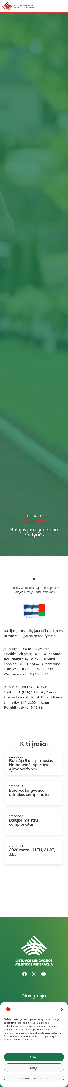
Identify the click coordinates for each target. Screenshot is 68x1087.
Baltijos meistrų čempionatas (23, 822)
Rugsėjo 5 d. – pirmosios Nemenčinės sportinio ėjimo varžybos (31, 765)
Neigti (34, 1068)
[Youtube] (43, 974)
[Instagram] (34, 974)
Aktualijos (27, 588)
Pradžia (14, 588)
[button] (62, 1009)
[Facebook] (24, 974)
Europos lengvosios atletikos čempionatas (29, 792)
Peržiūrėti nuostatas (34, 1078)
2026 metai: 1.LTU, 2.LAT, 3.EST (32, 852)
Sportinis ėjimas (46, 588)
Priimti (34, 1057)
